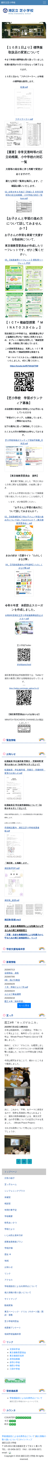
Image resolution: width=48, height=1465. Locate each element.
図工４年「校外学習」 (14, 1001)
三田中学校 (15, 1369)
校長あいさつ (10, 1223)
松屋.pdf (24, 87)
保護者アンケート (12, 1328)
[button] (5, 30)
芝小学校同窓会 (11, 1321)
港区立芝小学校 (8, 2)
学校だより (9, 1229)
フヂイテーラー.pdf (24, 119)
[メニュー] (44, 2)
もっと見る (24, 1005)
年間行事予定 (10, 1210)
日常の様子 (9, 1178)
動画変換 (8, 1305)
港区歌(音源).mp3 (12, 920)
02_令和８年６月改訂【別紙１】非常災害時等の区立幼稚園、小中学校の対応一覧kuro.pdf (24, 195)
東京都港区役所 (17, 1356)
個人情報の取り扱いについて (17, 1292)
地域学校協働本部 (12, 1334)
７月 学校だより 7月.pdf (16, 987)
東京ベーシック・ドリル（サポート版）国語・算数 (23, 1313)
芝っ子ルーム (10, 1184)
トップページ (10, 1172)
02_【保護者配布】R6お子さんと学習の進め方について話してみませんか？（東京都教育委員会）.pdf (24, 520)
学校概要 (8, 1216)
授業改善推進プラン (13, 1242)
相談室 (7, 1203)
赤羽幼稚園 (15, 1359)
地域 (6, 1261)
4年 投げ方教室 (12, 980)
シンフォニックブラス (14, 1191)
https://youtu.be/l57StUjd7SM (24, 366)
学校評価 (8, 1248)
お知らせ (8, 1267)
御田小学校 (15, 1365)
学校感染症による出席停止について (20, 1286)
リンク (7, 1273)
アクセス (8, 1280)
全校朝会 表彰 (11, 973)
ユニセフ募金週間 (12, 994)
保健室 (7, 1197)
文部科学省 (15, 1349)
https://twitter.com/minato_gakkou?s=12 (24, 688)
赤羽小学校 (15, 1362)
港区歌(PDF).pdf (11, 868)
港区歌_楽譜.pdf (11, 900)
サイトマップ (10, 1299)
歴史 (6, 1254)
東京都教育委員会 (18, 1352)
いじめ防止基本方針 (13, 1235)
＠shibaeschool (24, 664)
